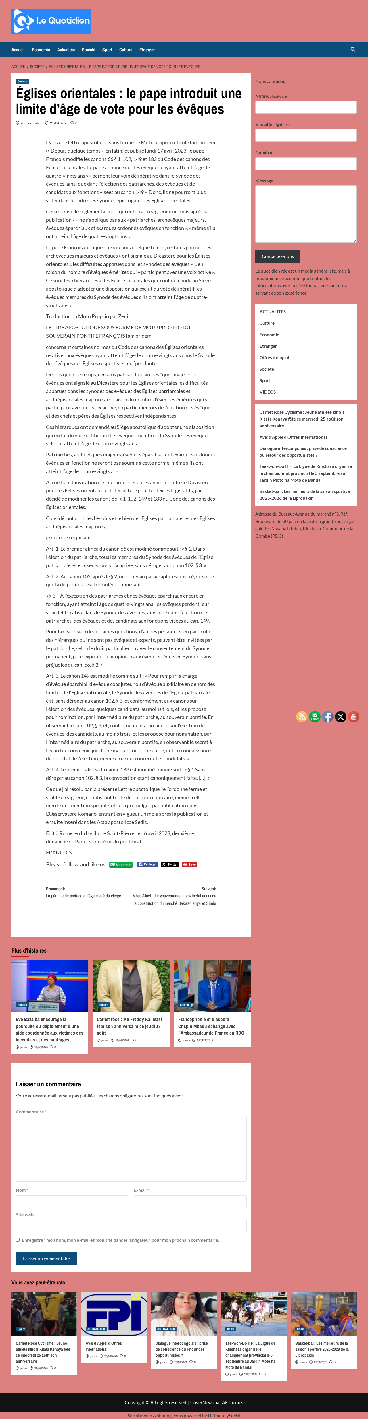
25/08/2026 (41, 1368)
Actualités (66, 49)
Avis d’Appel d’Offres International (293, 436)
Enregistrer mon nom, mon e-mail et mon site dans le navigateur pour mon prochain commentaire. (120, 1240)
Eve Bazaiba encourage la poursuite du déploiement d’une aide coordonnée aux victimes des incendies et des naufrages (49, 1029)
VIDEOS (268, 391)
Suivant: (174, 895)
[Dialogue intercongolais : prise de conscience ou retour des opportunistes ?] (184, 1314)
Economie (41, 49)
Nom (22, 1190)
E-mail (141, 1190)
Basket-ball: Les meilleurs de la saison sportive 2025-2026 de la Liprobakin (305, 494)
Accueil (18, 49)
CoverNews (202, 1402)
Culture (125, 49)
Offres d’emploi (274, 357)
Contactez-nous (278, 256)
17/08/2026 (41, 1047)
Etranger (147, 49)
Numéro (263, 152)
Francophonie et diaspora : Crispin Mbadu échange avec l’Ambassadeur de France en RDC (211, 1026)
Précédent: (83, 892)
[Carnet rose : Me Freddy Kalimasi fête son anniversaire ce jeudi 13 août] (131, 985)
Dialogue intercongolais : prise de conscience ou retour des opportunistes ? (303, 451)
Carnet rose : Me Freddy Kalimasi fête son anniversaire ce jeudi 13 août (129, 1026)
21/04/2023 (59, 123)
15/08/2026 (122, 1040)
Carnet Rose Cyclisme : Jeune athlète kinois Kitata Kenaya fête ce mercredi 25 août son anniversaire (302, 418)
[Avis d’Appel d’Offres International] (114, 1314)
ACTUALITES (273, 311)
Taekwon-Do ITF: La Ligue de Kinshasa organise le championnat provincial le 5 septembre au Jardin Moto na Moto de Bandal (306, 472)
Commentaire (31, 1111)
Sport (107, 49)
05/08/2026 (203, 1040)
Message (264, 180)
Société (88, 49)
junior (24, 1047)
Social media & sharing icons (156, 1415)
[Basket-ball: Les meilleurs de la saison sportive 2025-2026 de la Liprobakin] (323, 1314)
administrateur (32, 123)
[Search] (352, 49)
